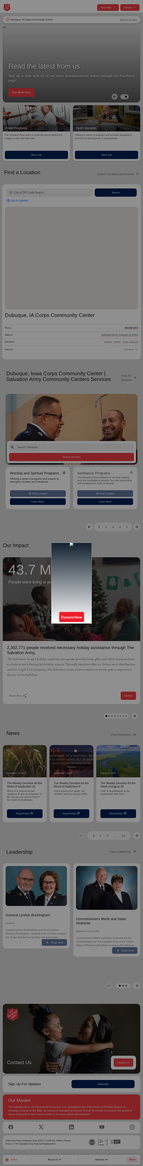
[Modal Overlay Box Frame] (71, 583)
